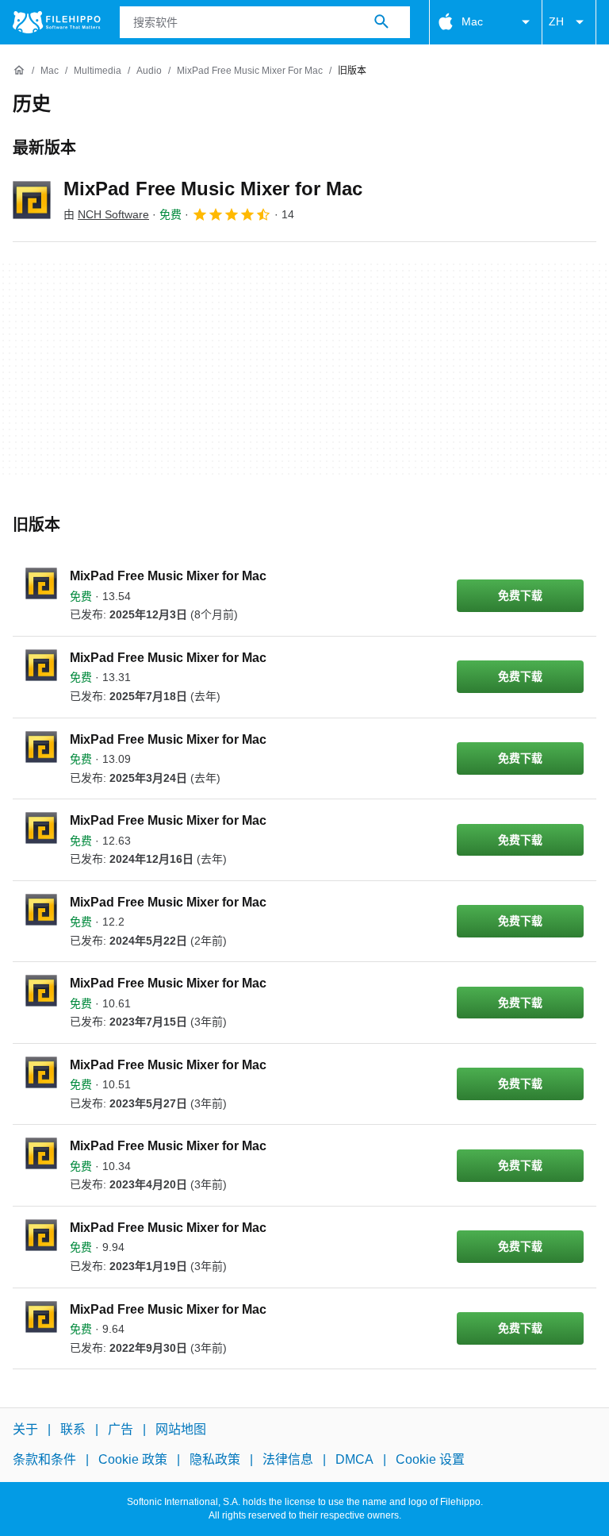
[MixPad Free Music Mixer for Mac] (32, 200)
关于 (25, 1429)
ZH (556, 21)
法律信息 (287, 1460)
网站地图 (180, 1429)
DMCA (354, 1460)
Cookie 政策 (132, 1460)
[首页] (19, 71)
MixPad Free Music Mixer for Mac (212, 188)
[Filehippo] (57, 22)
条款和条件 (44, 1460)
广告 (120, 1429)
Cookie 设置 (430, 1460)
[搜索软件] (381, 22)
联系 (73, 1429)
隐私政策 (215, 1460)
